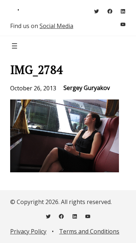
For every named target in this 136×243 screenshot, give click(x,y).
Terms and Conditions (89, 231)
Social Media (56, 26)
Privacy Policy (28, 231)
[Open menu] (14, 46)
